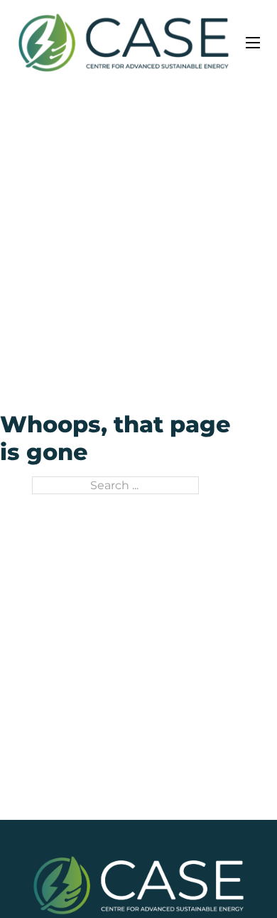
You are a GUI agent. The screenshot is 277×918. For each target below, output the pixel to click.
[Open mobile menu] (253, 42)
